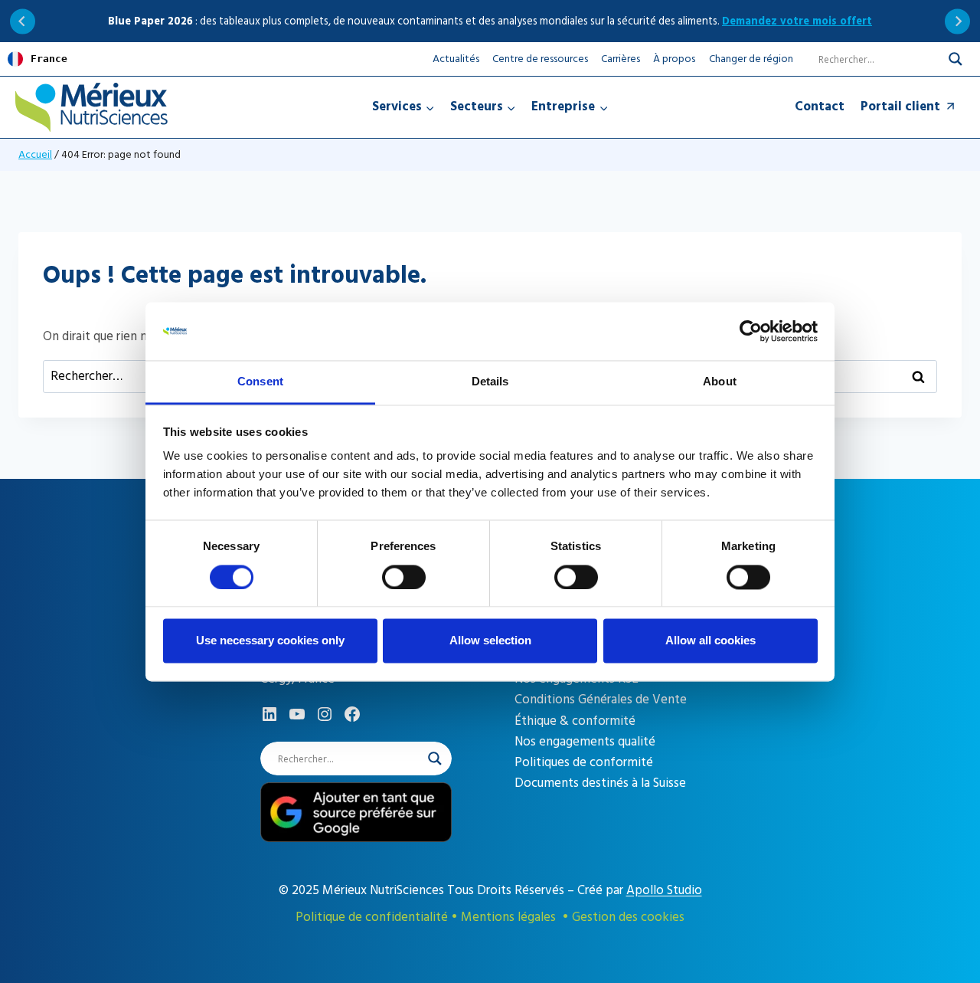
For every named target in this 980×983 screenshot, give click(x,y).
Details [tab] (490, 381)
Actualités (456, 58)
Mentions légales (508, 917)
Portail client (900, 106)
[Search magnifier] (955, 59)
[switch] (404, 577)
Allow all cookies (710, 640)
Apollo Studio (664, 890)
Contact (819, 106)
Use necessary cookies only (270, 640)
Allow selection (490, 640)
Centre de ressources (540, 58)
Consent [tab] (260, 381)
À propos (674, 58)
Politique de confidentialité (372, 917)
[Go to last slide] (22, 21)
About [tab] (720, 381)
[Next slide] (957, 21)
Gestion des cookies (628, 917)
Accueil (35, 154)
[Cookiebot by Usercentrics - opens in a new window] (751, 330)
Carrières (620, 58)
